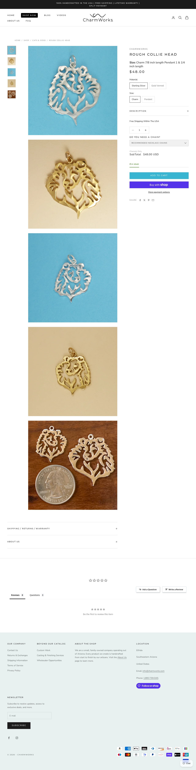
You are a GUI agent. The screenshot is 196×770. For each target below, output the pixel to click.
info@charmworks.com (153, 671)
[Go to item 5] (11, 94)
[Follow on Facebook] (8, 737)
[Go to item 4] (11, 83)
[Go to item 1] (11, 50)
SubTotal (135, 154)
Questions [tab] (35, 595)
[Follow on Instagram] (16, 737)
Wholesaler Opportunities (49, 660)
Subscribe (19, 725)
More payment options (159, 192)
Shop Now (29, 15)
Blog (47, 15)
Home (11, 15)
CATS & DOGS (39, 40)
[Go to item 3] (11, 72)
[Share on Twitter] (144, 200)
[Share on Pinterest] (148, 200)
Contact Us (12, 650)
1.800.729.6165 (150, 678)
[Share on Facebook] (140, 200)
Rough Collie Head (59, 40)
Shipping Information (17, 660)
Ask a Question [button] (149, 589)
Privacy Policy (13, 670)
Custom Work (43, 650)
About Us (13, 21)
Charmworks (139, 49)
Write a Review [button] (176, 589)
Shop (26, 40)
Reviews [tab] (15, 595)
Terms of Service (15, 665)
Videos (61, 15)
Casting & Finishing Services (50, 655)
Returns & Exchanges (17, 655)
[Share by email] (153, 200)
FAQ (28, 21)
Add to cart (159, 175)
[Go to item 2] (11, 61)
